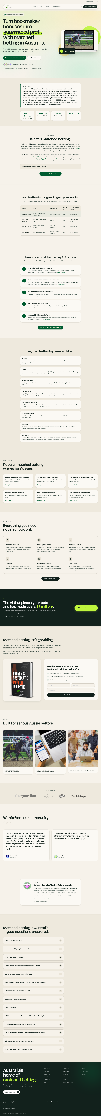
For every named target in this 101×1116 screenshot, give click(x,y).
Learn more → (61, 272)
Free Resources (56, 6)
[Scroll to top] (97, 1112)
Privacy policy (85, 1071)
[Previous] (5, 823)
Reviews (47, 6)
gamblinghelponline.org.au (53, 1101)
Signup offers (47, 1074)
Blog (41, 6)
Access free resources (49, 578)
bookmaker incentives (24, 651)
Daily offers (46, 1076)
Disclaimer (84, 1074)
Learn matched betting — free (13, 57)
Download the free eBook (70, 694)
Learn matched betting (90, 6)
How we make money (87, 1076)
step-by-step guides (41, 159)
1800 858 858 (41, 1101)
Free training (66, 1071)
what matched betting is (39, 157)
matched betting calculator (27, 159)
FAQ (97, 1)
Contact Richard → (48, 891)
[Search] (81, 6)
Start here (46, 1071)
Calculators (47, 1079)
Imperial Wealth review (68, 1082)
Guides (34, 6)
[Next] (9, 823)
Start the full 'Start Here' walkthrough (49, 327)
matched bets (7, 648)
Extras (64, 1079)
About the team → (38, 891)
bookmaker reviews (57, 159)
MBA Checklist (90, 1)
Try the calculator (34, 57)
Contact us (65, 1074)
